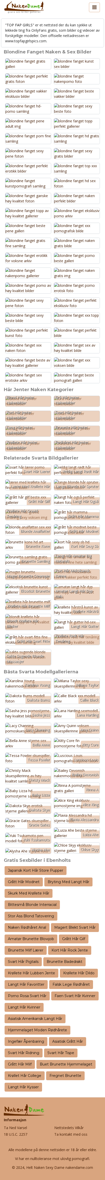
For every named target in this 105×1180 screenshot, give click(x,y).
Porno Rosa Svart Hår (27, 996)
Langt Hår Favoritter (26, 984)
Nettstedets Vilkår (69, 1127)
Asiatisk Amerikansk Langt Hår (35, 1018)
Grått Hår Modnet (24, 882)
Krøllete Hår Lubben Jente (31, 973)
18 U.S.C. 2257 (15, 1134)
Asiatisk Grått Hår (67, 1041)
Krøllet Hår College (24, 1075)
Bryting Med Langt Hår (68, 882)
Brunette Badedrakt (64, 961)
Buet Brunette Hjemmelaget (66, 1064)
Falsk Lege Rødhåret (71, 984)
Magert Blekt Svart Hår (75, 927)
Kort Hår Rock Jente (69, 950)
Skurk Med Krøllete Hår (28, 893)
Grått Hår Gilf (73, 939)
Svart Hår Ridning (23, 1053)
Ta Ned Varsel (15, 1127)
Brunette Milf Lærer (25, 950)
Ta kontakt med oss (70, 1134)
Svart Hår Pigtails (23, 961)
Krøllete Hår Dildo (79, 973)
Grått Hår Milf (20, 1064)
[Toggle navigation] (94, 7)
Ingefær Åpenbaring (26, 1041)
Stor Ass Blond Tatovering (31, 916)
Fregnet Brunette (65, 1075)
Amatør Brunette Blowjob (31, 939)
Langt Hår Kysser (23, 1087)
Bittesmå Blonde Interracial (32, 904)
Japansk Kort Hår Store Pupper (35, 870)
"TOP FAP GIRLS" (19, 25)
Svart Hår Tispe (60, 1053)
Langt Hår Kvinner (24, 1007)
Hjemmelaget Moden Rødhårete (37, 1030)
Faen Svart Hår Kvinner (75, 996)
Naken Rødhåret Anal (27, 927)
